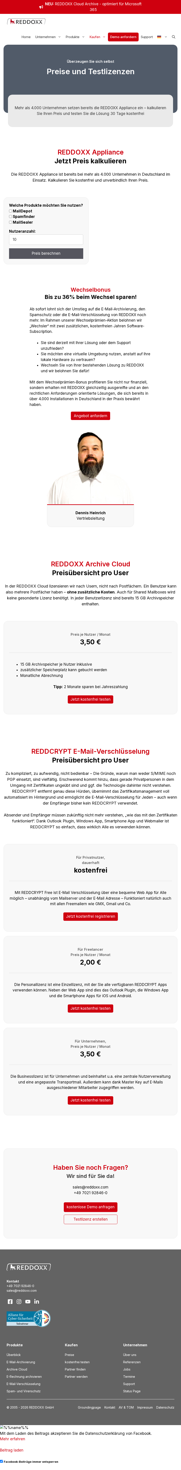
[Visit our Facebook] (10, 1301)
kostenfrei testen (77, 1362)
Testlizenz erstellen (91, 1219)
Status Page (132, 1391)
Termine (129, 1376)
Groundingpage (89, 1407)
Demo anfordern (123, 37)
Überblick (14, 1355)
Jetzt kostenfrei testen (90, 699)
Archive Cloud (17, 1369)
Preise (69, 1355)
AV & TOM (126, 1407)
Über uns (129, 1355)
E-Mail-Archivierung (21, 1362)
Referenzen (132, 1362)
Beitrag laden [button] (11, 1450)
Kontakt (109, 1407)
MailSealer (22, 222)
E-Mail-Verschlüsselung (23, 1384)
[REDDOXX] (26, 21)
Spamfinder (23, 216)
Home (26, 37)
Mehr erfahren (12, 1439)
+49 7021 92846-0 (20, 1286)
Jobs (126, 1369)
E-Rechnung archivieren (24, 1376)
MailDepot (22, 211)
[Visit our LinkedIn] (36, 1301)
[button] (173, 37)
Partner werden (76, 1376)
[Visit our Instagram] (19, 1301)
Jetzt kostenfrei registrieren (90, 916)
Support (147, 37)
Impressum (145, 1407)
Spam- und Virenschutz (24, 1391)
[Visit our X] (27, 1301)
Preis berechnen (46, 253)
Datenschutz (165, 1407)
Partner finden (75, 1369)
